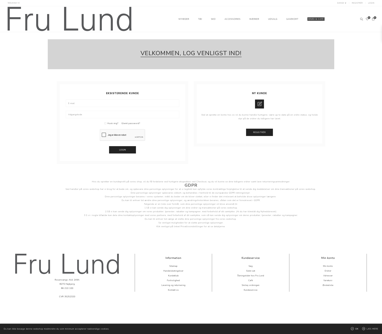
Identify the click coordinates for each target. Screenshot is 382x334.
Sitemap (173, 266)
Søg (251, 266)
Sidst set (250, 271)
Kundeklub (173, 275)
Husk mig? (112, 123)
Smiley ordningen (250, 285)
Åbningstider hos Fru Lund (250, 275)
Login (371, 3)
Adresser (328, 275)
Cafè (250, 280)
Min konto (328, 266)
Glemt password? (130, 123)
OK (356, 328)
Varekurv (328, 280)
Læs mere (67, 306)
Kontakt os (173, 290)
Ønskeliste (328, 285)
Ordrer (328, 271)
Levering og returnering (173, 285)
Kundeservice (250, 290)
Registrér (357, 3)
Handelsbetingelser (173, 271)
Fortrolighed (173, 280)
